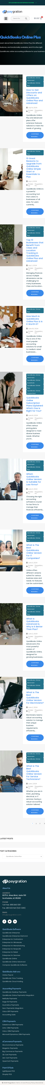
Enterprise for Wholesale (12, 942)
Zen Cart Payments (9, 1058)
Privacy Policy (30, 1083)
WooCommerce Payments (12, 1045)
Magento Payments (10, 1048)
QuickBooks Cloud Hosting (12, 981)
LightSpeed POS (8, 1071)
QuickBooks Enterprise (11, 933)
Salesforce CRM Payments (12, 1025)
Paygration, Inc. (39, 111)
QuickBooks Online (9, 958)
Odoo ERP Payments (10, 1011)
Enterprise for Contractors (12, 939)
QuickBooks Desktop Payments (14, 992)
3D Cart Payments (9, 1054)
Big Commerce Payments (12, 1051)
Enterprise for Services (11, 955)
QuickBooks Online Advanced (33, 79)
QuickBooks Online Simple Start (33, 392)
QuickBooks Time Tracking (12, 978)
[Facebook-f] (4, 921)
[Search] (26, 18)
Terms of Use (20, 1083)
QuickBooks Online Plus (33, 84)
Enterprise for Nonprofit (11, 949)
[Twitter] (10, 921)
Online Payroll (7, 975)
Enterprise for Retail (10, 952)
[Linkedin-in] (15, 921)
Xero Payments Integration (12, 1008)
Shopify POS (7, 1074)
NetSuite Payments (9, 998)
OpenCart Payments (10, 1061)
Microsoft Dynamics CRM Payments (16, 1034)
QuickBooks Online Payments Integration (18, 995)
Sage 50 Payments (9, 1002)
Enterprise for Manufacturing (13, 945)
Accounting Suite (8, 1014)
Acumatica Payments (10, 1005)
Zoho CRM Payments (10, 1028)
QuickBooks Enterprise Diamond (15, 936)
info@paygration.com (11, 915)
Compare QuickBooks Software (14, 965)
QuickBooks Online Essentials (33, 381)
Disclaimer (39, 1083)
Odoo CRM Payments (10, 1031)
